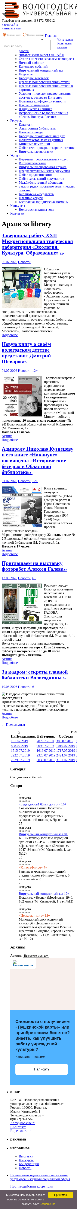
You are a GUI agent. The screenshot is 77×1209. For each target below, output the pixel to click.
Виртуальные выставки (36, 151)
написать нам (11, 28)
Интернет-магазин (32, 163)
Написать (41, 1069)
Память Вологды (31, 132)
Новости (24, 262)
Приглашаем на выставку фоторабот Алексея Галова (34, 566)
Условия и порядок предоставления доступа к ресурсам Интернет (45, 95)
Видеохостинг (20, 1131)
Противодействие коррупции (31, 1186)
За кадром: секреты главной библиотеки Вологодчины (35, 674)
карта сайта (10, 24)
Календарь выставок (34, 78)
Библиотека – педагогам (36, 194)
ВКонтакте (18, 1127)
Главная (50, 35)
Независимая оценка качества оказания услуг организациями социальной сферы (40, 1177)
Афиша (7, 436)
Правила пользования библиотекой (44, 82)
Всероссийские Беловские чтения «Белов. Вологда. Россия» (43, 115)
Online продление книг (35, 175)
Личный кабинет (31, 62)
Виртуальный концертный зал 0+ (43, 834)
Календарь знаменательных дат (42, 136)
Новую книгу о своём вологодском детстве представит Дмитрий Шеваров (26, 352)
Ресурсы (16, 120)
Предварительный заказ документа (44, 171)
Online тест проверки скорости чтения (46, 147)
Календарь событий (33, 66)
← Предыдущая (13, 724)
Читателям (65, 39)
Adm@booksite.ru (22, 1123)
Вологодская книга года (36, 209)
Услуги (15, 155)
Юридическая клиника (35, 109)
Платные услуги (31, 198)
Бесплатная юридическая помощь (43, 202)
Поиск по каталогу (35, 35)
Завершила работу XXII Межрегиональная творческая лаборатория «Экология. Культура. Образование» (37, 244)
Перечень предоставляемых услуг (43, 159)
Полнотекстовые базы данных (41, 140)
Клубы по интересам (34, 105)
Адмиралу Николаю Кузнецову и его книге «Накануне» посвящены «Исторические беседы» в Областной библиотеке (37, 460)
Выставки (26, 1156)
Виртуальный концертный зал (41, 70)
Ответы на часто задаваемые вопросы (46, 59)
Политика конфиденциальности (42, 101)
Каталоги (26, 124)
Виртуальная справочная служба (43, 167)
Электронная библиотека (37, 128)
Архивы (16, 955)
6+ (34, 578)
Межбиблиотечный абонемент (41, 182)
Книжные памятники (34, 144)
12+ (35, 370)
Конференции (29, 1164)
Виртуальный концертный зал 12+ (44, 893)
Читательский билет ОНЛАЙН (41, 55)
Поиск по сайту (14, 35)
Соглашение (47, 1204)
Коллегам (17, 213)
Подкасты (26, 74)
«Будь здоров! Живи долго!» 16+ (43, 804)
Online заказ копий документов (41, 178)
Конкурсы (17, 205)
